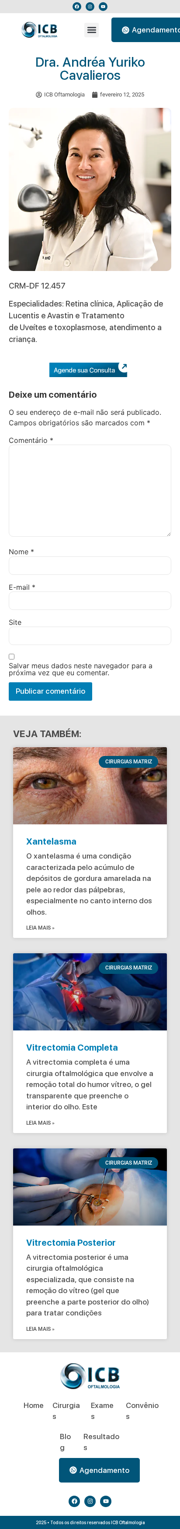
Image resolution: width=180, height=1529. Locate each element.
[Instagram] (90, 6)
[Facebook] (77, 6)
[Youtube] (103, 6)
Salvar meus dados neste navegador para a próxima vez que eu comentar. (80, 669)
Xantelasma (51, 841)
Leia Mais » (40, 928)
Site (15, 622)
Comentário (31, 440)
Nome (21, 551)
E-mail (22, 587)
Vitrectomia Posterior (71, 1242)
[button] (91, 30)
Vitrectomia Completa (72, 1047)
